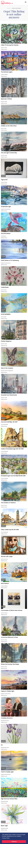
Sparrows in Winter (6, 99)
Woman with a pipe (7, 556)
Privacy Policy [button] (6, 838)
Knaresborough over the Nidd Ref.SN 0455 (13, 476)
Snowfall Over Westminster (9, 395)
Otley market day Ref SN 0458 (10, 529)
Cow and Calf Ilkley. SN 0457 (9, 422)
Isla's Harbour (5, 583)
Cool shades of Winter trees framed (11, 610)
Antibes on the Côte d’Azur (9, 126)
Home (8, 8)
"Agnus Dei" (4, 179)
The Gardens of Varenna (8, 503)
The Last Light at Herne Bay (9, 153)
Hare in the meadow (7, 368)
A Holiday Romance (7, 718)
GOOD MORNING (5, 314)
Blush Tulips (4, 826)
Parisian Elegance (6, 341)
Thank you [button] (14, 841)
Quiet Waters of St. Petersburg (10, 260)
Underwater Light (6, 206)
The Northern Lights (6, 72)
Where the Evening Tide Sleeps (10, 664)
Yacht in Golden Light (7, 772)
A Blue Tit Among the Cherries (9, 45)
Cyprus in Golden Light (7, 691)
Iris (2, 745)
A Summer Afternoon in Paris (9, 637)
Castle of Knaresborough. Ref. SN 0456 (12, 449)
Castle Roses (5, 287)
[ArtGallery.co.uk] (11, 2)
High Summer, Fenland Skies (9, 799)
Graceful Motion (5, 233)
